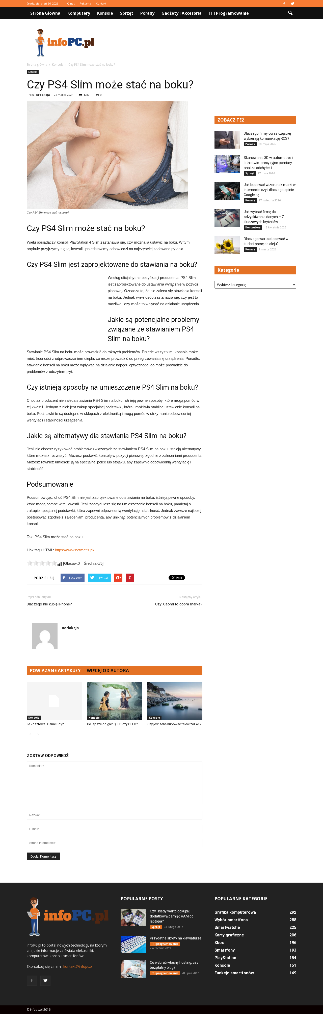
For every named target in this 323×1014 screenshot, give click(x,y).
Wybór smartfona (231, 919)
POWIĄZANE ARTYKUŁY (55, 670)
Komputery (78, 13)
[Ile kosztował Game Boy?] (54, 701)
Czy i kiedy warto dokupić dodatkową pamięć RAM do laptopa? (172, 916)
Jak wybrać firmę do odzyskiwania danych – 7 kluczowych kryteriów (264, 217)
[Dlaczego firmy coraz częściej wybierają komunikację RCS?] (227, 140)
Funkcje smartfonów (234, 973)
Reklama (85, 3)
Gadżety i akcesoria (182, 13)
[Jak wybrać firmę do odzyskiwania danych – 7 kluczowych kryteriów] (227, 218)
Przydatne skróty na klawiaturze (175, 938)
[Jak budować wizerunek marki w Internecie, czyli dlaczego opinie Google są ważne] (227, 191)
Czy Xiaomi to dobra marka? (178, 604)
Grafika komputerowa (235, 912)
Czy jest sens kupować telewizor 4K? (174, 724)
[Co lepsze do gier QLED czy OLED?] (114, 701)
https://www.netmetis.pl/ (74, 550)
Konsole (105, 13)
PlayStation (225, 957)
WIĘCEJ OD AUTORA (108, 670)
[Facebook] (284, 4)
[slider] (42, 563)
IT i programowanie (229, 13)
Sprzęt (126, 13)
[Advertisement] (204, 42)
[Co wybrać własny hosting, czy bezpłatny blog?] (133, 969)
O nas (71, 3)
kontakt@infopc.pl (78, 966)
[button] (290, 13)
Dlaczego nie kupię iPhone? (49, 604)
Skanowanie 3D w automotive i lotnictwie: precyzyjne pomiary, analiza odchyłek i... (268, 163)
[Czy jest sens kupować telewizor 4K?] (174, 701)
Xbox (219, 942)
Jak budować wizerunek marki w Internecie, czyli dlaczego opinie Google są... (270, 190)
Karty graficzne (229, 935)
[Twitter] (292, 4)
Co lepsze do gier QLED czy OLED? (112, 724)
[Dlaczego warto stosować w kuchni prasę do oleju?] (227, 245)
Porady (147, 13)
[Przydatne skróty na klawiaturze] (133, 944)
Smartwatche (227, 927)
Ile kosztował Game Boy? (45, 724)
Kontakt (101, 3)
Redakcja (43, 95)
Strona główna (45, 13)
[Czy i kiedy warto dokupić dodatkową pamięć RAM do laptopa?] (133, 917)
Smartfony (224, 950)
